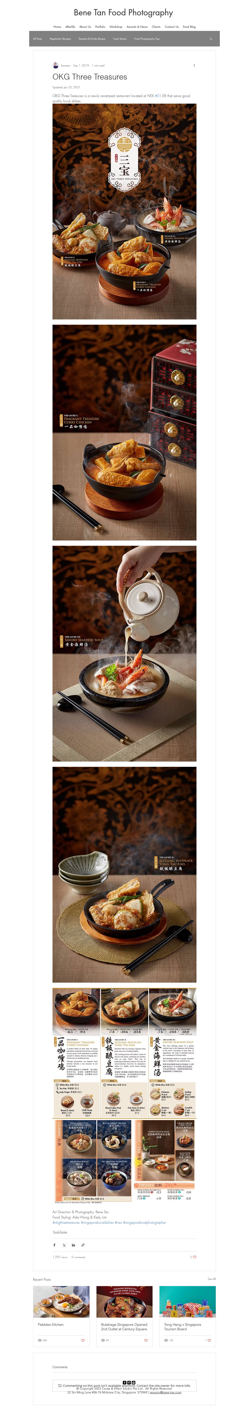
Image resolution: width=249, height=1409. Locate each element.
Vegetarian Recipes (60, 38)
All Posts (37, 38)
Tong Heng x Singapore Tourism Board (182, 1326)
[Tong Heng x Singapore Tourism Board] (188, 1302)
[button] (100, 27)
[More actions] (194, 65)
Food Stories (119, 38)
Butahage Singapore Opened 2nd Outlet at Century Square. (124, 1326)
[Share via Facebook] (54, 1245)
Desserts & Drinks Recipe (92, 38)
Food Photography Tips (147, 38)
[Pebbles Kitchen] (61, 1302)
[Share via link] (83, 1245)
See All (212, 1279)
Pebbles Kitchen (51, 1324)
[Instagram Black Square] (133, 1383)
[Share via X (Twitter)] (64, 1245)
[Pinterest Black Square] (129, 1383)
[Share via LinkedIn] (73, 1245)
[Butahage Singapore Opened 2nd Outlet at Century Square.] (124, 1302)
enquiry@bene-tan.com (165, 1392)
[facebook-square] (124, 1383)
